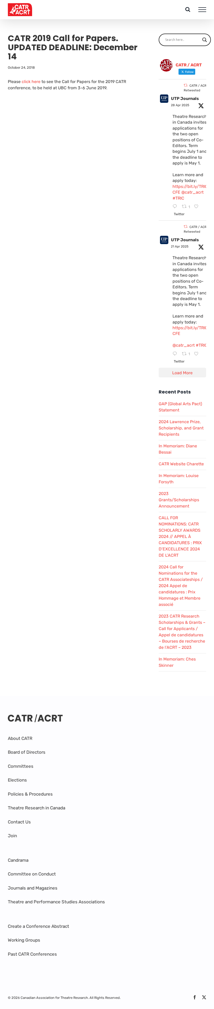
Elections (17, 780)
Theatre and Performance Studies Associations (56, 901)
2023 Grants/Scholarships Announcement (179, 500)
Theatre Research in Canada (36, 807)
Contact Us (19, 821)
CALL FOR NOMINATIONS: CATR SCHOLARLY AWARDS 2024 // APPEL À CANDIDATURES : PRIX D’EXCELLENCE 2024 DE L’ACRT (180, 536)
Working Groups (24, 940)
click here (31, 81)
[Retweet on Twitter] (185, 85)
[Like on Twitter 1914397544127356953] (198, 354)
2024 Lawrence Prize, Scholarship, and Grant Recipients (181, 428)
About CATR (20, 738)
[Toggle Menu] (202, 9)
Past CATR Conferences (32, 954)
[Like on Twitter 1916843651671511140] (198, 207)
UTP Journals (185, 98)
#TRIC (178, 198)
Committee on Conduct (32, 874)
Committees (20, 766)
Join (12, 835)
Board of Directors (26, 752)
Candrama (18, 860)
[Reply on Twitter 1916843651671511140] (176, 207)
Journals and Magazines (32, 888)
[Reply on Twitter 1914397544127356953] (176, 354)
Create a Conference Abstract (38, 926)
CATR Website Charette (181, 463)
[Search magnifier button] (204, 39)
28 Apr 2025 (180, 105)
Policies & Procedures (30, 794)
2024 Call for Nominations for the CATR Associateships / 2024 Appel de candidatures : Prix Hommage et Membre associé (181, 585)
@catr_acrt (192, 192)
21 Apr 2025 (179, 246)
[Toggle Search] (187, 9)
